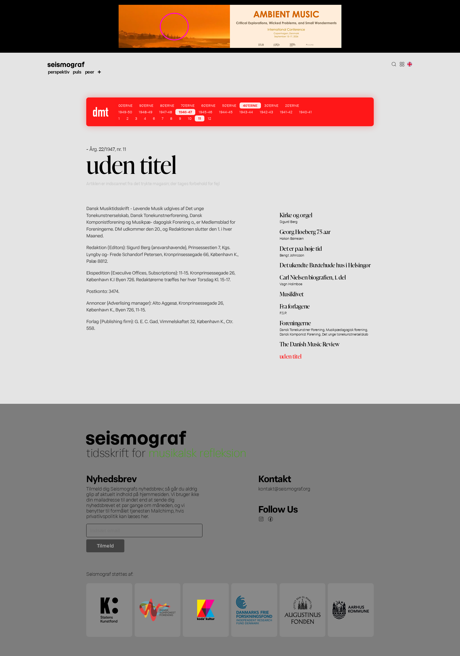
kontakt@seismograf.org (284, 488)
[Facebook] (270, 519)
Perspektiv (58, 71)
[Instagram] (261, 519)
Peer (89, 71)
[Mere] (99, 71)
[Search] (394, 64)
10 (189, 118)
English (409, 64)
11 (199, 118)
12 (209, 118)
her (144, 516)
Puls (77, 71)
